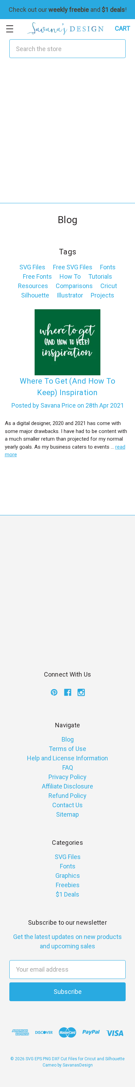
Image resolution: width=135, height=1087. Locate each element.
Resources (33, 285)
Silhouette (35, 295)
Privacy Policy (67, 776)
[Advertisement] (67, 135)
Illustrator (70, 295)
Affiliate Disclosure (67, 786)
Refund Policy (67, 795)
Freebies (68, 885)
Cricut (108, 285)
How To (70, 276)
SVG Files (32, 267)
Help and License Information (67, 758)
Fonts (108, 267)
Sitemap (67, 814)
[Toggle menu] (9, 28)
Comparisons (74, 285)
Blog (68, 739)
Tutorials (100, 276)
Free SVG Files (72, 267)
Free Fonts (37, 276)
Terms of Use (67, 748)
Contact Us (67, 805)
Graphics (67, 875)
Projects (102, 295)
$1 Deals (67, 894)
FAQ (67, 767)
